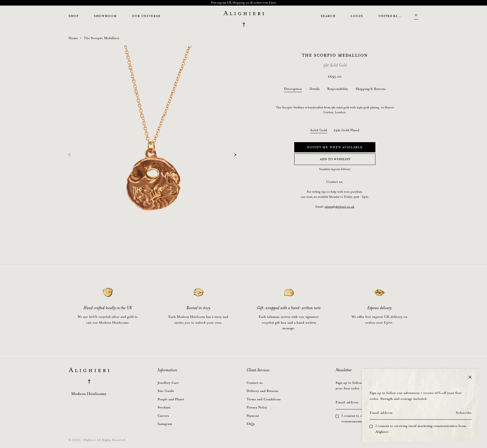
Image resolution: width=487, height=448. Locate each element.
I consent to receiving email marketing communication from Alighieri (420, 429)
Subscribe (464, 413)
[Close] (470, 377)
